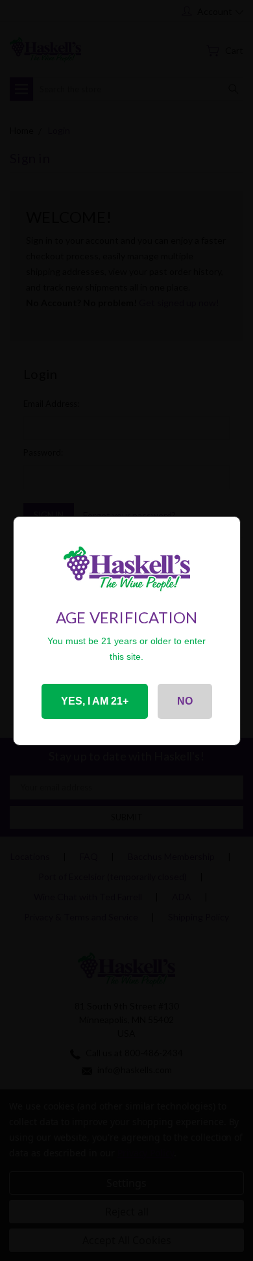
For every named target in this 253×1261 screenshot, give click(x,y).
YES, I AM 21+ (94, 701)
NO (185, 701)
